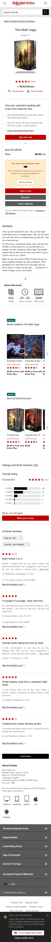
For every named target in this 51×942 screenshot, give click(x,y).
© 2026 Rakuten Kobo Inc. (14, 892)
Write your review (25, 518)
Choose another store (23, 937)
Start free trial (25, 137)
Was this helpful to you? (12, 584)
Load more (25, 756)
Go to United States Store (30, 933)
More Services (16, 911)
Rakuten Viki (16, 902)
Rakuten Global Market (16, 907)
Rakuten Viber (31, 902)
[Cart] (45, 3)
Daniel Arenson (27, 86)
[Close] (47, 915)
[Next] (47, 353)
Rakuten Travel (36, 907)
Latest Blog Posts (12, 846)
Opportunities (10, 837)
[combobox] (12, 537)
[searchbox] (25, 12)
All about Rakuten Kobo (16, 828)
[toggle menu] (4, 3)
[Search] (45, 12)
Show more (43, 569)
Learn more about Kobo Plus (20, 130)
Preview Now (18, 91)
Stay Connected (11, 855)
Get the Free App (12, 864)
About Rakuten (32, 911)
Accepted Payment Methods (18, 874)
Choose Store (25, 182)
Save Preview (37, 91)
